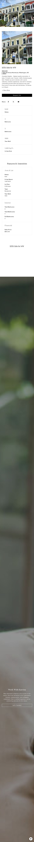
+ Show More (6, 90)
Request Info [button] (17, 95)
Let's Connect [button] (17, 705)
